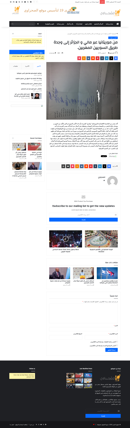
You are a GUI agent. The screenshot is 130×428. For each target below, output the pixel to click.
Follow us (32, 368)
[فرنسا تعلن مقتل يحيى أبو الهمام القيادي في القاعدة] (36, 96)
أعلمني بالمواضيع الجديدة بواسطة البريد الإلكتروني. (102, 345)
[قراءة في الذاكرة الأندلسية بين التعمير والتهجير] (35, 147)
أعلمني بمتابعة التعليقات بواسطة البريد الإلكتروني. (103, 342)
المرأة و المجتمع (98, 24)
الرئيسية (114, 33)
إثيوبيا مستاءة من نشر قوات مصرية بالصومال (60, 282)
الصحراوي (112, 53)
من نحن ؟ (31, 424)
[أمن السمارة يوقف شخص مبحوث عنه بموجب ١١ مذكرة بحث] (79, 386)
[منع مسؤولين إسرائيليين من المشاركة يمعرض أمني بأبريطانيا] (107, 273)
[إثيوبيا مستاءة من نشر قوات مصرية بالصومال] (59, 273)
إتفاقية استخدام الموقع (21, 424)
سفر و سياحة (60, 24)
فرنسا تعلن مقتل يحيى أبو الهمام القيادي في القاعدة (22, 95)
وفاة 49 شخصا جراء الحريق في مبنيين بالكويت (28, 78)
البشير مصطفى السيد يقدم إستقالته (31, 83)
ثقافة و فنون (88, 24)
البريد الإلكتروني (113, 333)
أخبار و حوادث (107, 33)
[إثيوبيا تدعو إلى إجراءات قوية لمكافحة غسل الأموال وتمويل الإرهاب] (88, 386)
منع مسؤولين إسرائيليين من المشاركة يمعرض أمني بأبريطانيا (109, 282)
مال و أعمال (70, 24)
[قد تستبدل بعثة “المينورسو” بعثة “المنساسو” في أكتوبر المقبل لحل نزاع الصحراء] (70, 380)
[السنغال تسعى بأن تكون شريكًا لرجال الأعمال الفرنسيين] (83, 273)
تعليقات (15, 66)
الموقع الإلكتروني (77, 333)
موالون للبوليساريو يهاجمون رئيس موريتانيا (29, 73)
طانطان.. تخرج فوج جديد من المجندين (31, 89)
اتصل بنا (12, 424)
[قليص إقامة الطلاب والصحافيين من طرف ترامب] (70, 386)
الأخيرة (27, 66)
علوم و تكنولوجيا (49, 24)
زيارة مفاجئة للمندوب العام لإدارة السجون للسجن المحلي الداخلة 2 (19, 174)
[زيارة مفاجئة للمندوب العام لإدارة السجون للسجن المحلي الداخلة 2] (19, 166)
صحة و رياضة (109, 24)
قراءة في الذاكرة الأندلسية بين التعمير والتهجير (36, 154)
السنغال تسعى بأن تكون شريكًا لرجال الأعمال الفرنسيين (83, 282)
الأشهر (39, 66)
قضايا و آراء (79, 24)
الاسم (116, 325)
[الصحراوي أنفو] (110, 12)
